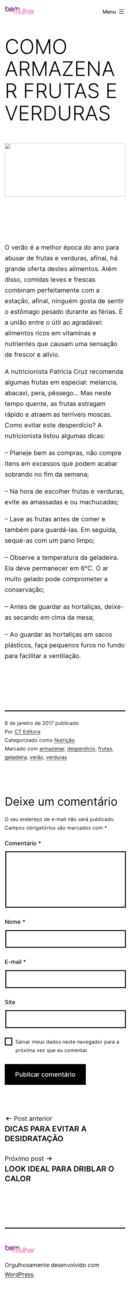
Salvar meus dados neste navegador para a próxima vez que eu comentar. (67, 1046)
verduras (56, 757)
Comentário (23, 843)
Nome (15, 921)
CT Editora (27, 731)
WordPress (19, 1274)
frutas (105, 748)
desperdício (81, 748)
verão (36, 757)
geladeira (16, 757)
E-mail (15, 961)
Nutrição (64, 740)
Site (10, 1002)
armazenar (51, 748)
